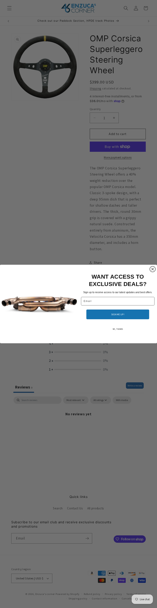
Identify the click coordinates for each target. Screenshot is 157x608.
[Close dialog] (153, 269)
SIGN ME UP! (117, 314)
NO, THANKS (118, 329)
